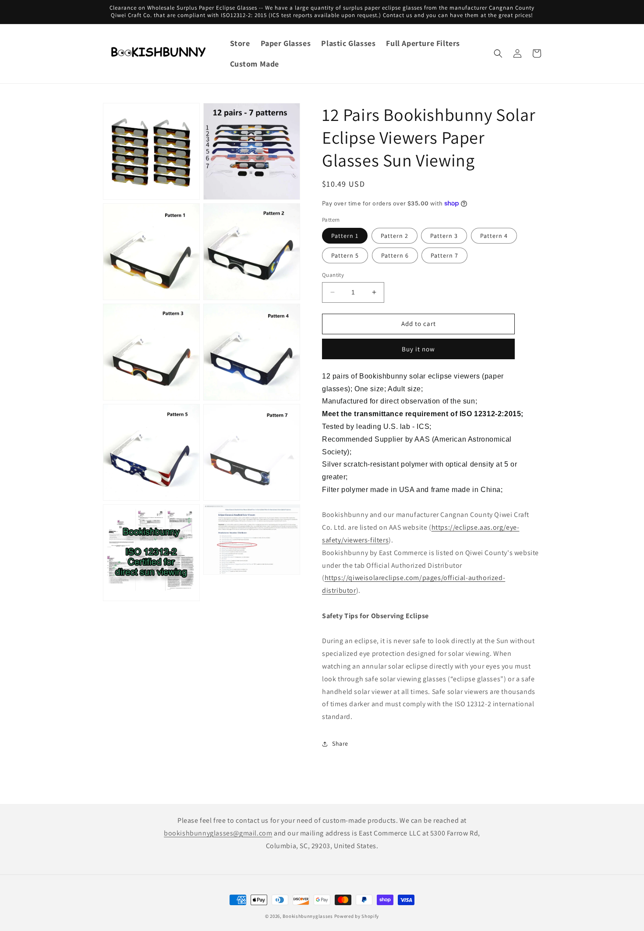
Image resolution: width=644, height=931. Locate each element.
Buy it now (418, 349)
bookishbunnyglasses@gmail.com (218, 833)
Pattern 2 (394, 236)
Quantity (333, 275)
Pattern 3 (444, 236)
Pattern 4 (494, 236)
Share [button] (340, 743)
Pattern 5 (345, 255)
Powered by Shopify (356, 916)
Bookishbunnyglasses (308, 916)
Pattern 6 (395, 255)
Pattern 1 (344, 236)
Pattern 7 (444, 255)
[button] (498, 53)
